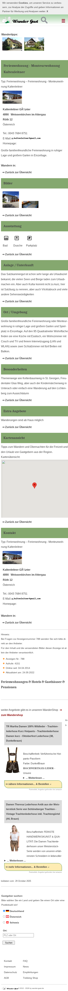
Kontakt (8, 961)
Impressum (10, 966)
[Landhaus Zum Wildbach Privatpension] (34, 49)
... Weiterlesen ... (35, 777)
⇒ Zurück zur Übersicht (17, 172)
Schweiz (14, 922)
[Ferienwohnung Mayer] (12, 49)
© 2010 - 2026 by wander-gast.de (31, 988)
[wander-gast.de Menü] (63, 19)
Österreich (15, 916)
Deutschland (16, 911)
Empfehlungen (30, 972)
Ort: (5, 930)
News (26, 966)
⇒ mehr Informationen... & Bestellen (26, 866)
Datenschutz (10, 972)
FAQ (25, 961)
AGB (6, 978)
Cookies (23, 3)
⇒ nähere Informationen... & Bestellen (27, 784)
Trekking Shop (30, 978)
